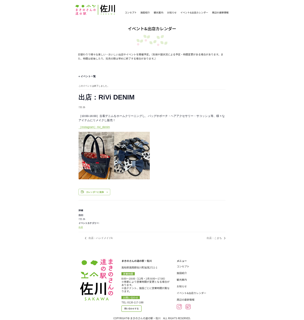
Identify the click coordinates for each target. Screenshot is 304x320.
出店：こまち (214, 238)
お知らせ (172, 12)
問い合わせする (131, 308)
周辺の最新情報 (220, 12)
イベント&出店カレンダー (194, 12)
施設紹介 (145, 12)
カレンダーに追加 (95, 192)
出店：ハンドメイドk (100, 238)
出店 (81, 227)
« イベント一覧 (87, 76)
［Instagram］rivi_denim (94, 127)
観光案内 (158, 12)
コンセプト (131, 12)
